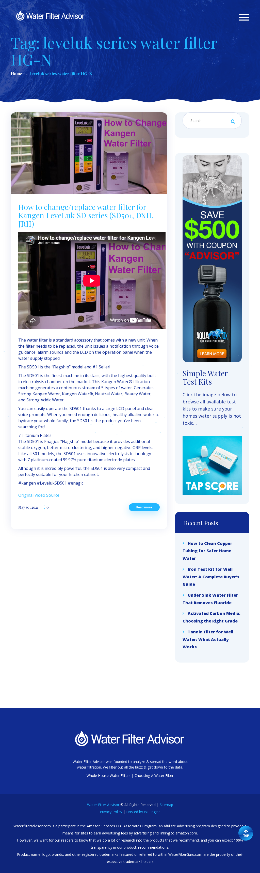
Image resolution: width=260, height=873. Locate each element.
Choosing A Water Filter (154, 775)
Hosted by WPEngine (143, 811)
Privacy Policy (111, 811)
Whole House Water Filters (109, 775)
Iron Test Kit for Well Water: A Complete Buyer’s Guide (211, 576)
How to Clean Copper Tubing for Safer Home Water (207, 550)
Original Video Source (38, 495)
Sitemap (166, 804)
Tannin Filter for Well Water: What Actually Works (208, 639)
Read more (144, 507)
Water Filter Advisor (103, 804)
